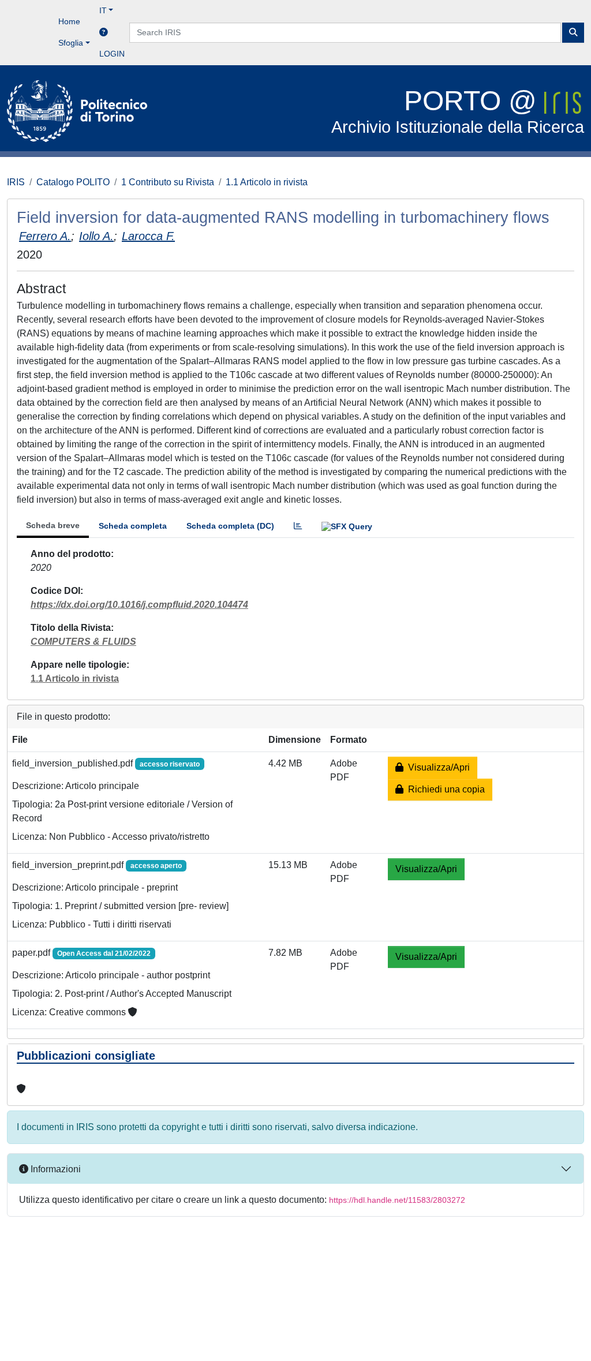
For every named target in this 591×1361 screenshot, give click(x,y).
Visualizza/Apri (436, 767)
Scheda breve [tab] (53, 525)
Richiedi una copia (444, 789)
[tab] (298, 526)
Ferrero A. (45, 236)
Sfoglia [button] (70, 42)
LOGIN (112, 53)
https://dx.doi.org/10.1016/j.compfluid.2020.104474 (139, 605)
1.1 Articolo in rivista (267, 182)
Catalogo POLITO (73, 182)
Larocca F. (148, 236)
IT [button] (103, 10)
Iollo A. (96, 236)
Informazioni (54, 1169)
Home (69, 21)
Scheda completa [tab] (133, 525)
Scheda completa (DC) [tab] (230, 525)
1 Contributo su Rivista (167, 182)
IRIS (16, 182)
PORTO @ (457, 111)
